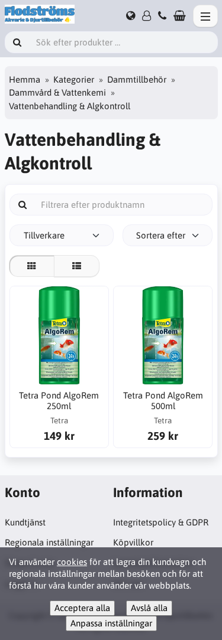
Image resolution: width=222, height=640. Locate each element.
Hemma (24, 79)
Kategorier (73, 79)
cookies (72, 562)
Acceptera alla (82, 608)
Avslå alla (149, 608)
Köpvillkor (133, 542)
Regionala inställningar (49, 542)
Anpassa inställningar (111, 623)
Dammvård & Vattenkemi (57, 92)
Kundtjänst (25, 522)
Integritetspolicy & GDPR (160, 522)
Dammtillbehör (136, 79)
